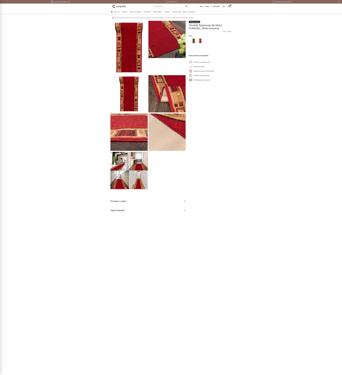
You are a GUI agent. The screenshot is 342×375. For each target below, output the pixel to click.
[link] (194, 41)
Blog (201, 6)
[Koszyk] (229, 6)
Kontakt (206, 6)
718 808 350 (216, 6)
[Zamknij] (339, 2)
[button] (186, 6)
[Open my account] (224, 6)
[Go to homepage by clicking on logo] (119, 6)
